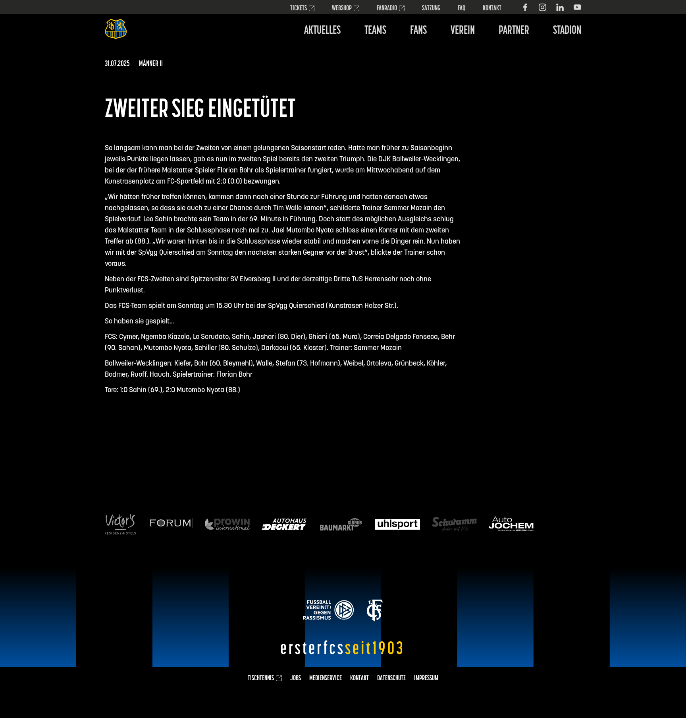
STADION (567, 31)
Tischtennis (261, 678)
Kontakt (492, 8)
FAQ (461, 8)
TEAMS (375, 31)
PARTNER (514, 31)
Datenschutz (391, 678)
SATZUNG (431, 8)
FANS (418, 31)
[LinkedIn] (560, 7)
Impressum (426, 678)
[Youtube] (577, 7)
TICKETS (298, 8)
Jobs (295, 678)
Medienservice (325, 678)
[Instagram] (542, 7)
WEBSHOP (342, 8)
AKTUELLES (322, 31)
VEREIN (463, 31)
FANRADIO (387, 8)
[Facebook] (525, 7)
